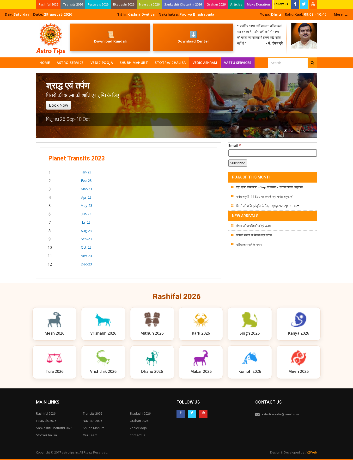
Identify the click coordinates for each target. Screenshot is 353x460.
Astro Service (70, 62)
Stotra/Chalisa (46, 435)
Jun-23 (86, 214)
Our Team (90, 435)
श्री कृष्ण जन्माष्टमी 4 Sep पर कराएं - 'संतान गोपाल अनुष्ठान (269, 187)
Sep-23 (86, 239)
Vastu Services (238, 61)
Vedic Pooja (102, 62)
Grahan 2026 (216, 4)
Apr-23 (86, 197)
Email (234, 145)
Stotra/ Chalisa (170, 62)
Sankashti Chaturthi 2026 (183, 4)
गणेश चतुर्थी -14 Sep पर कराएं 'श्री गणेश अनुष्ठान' (264, 196)
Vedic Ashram (205, 62)
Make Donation (258, 4)
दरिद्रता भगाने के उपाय (249, 244)
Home (44, 62)
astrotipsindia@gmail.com (280, 414)
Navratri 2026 (149, 4)
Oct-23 (86, 247)
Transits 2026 (73, 4)
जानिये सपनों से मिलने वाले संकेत (254, 235)
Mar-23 (86, 189)
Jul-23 (86, 222)
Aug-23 (86, 230)
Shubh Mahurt (134, 62)
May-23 (86, 205)
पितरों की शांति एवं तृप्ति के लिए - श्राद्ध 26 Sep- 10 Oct (267, 206)
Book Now (58, 105)
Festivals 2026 (98, 4)
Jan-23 (86, 172)
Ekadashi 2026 (123, 4)
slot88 (5, 23)
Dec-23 (86, 264)
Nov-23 (86, 255)
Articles (236, 4)
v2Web (311, 452)
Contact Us (137, 435)
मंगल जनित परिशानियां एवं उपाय (253, 226)
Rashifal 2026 (48, 4)
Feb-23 (86, 180)
